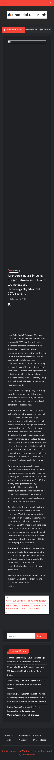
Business (14, 271)
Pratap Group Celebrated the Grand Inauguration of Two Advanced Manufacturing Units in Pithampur (23, 711)
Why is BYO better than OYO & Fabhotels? (26, 601)
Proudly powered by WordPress (17, 751)
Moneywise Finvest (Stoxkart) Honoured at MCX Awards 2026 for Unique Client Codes (27, 671)
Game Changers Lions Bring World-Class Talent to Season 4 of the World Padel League (26, 684)
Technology (24, 735)
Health (8, 739)
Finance (37, 735)
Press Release (39, 739)
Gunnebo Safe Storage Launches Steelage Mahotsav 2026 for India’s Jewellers (26, 659)
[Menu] (5, 3)
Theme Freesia (28, 754)
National (23, 739)
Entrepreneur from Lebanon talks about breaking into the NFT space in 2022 (26, 607)
